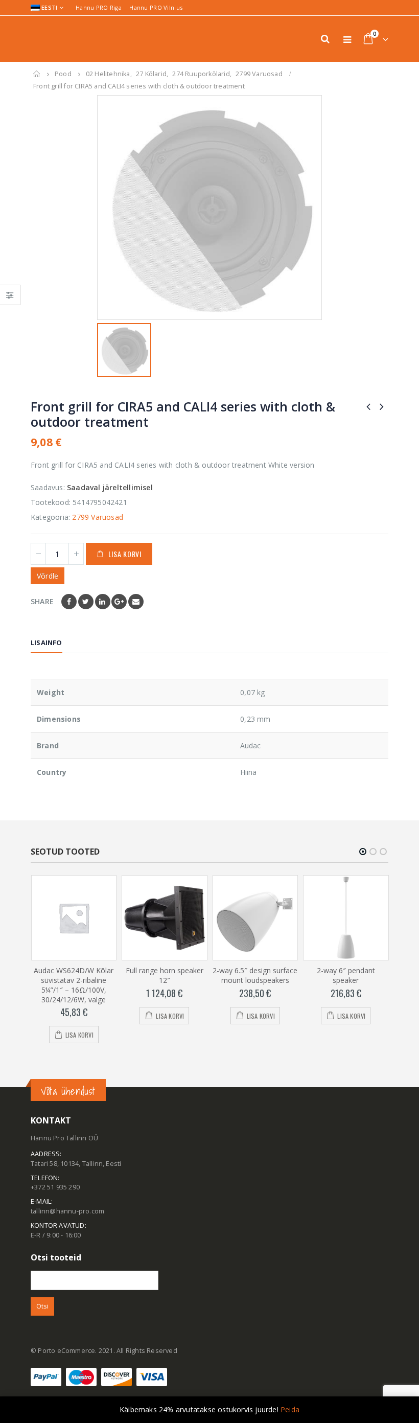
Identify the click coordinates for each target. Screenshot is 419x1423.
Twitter (86, 601)
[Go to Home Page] (36, 74)
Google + (119, 601)
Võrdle (47, 576)
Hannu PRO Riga (99, 7)
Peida (290, 1409)
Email (136, 601)
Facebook (69, 601)
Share (42, 601)
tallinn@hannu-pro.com (67, 1211)
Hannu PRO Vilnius (155, 7)
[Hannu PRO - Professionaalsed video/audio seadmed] (59, 39)
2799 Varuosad (97, 517)
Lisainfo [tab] (46, 642)
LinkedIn (102, 601)
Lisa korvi (125, 553)
